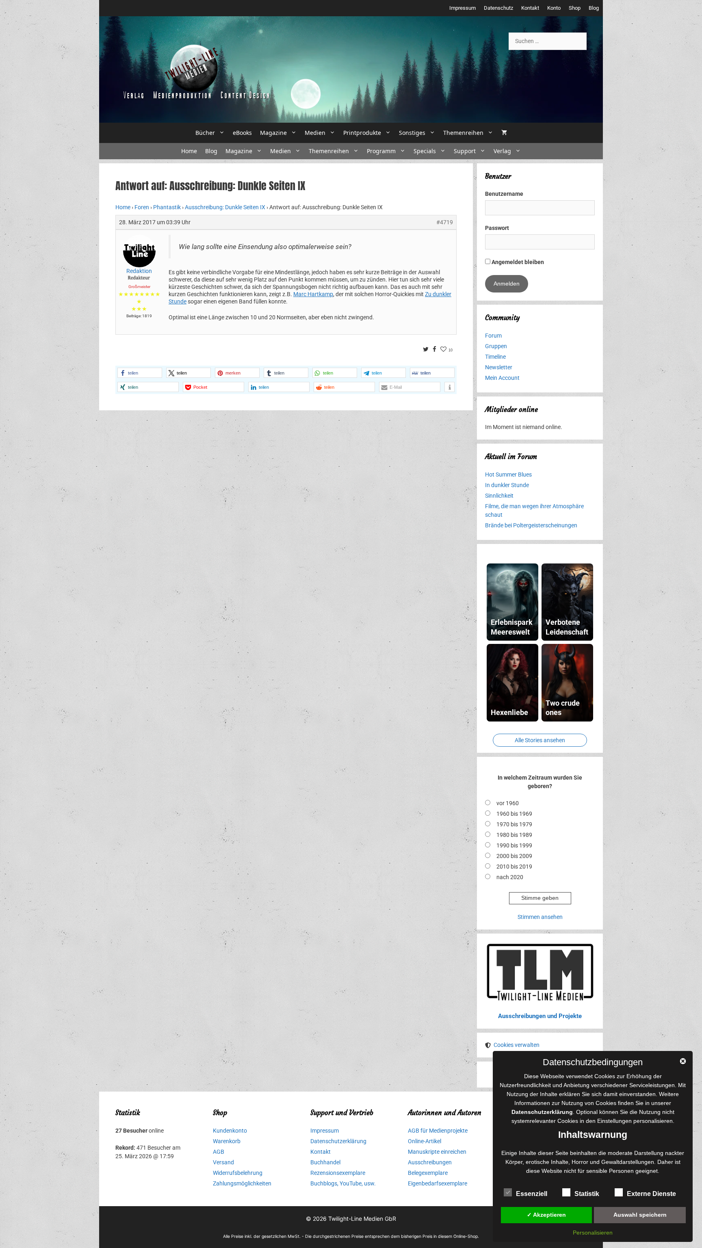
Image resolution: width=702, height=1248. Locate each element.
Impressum (462, 8)
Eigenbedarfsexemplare (437, 1183)
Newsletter (498, 367)
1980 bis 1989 (514, 835)
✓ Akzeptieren (546, 1214)
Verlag (502, 151)
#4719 (444, 222)
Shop (575, 8)
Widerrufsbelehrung (237, 1173)
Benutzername (504, 194)
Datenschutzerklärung (338, 1141)
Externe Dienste (651, 1193)
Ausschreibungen (430, 1162)
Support (465, 151)
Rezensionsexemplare (337, 1173)
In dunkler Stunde (507, 485)
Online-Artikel (424, 1141)
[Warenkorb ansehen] (504, 133)
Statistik (586, 1193)
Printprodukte (362, 132)
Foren (141, 207)
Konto (554, 8)
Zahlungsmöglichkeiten (242, 1183)
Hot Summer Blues (508, 474)
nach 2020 (509, 877)
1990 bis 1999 (514, 845)
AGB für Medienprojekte (438, 1130)
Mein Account (502, 378)
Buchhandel (325, 1162)
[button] (139, 373)
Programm (381, 151)
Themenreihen (463, 132)
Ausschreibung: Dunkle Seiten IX (225, 207)
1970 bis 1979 (514, 824)
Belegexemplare (428, 1173)
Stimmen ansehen (540, 917)
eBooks (242, 132)
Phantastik (167, 207)
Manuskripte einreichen (437, 1151)
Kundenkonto (230, 1130)
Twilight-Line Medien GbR (362, 1218)
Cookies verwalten (517, 1045)
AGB (218, 1151)
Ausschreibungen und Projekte (540, 1016)
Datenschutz (498, 8)
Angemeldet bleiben (517, 262)
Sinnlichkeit (499, 495)
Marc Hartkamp (313, 294)
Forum (493, 335)
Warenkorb (226, 1141)
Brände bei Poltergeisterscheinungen (531, 525)
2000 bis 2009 (514, 856)
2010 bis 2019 (514, 866)
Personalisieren (593, 1232)
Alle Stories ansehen (540, 740)
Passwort (497, 228)
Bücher (205, 132)
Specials (425, 151)
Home (189, 151)
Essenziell (531, 1193)
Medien (315, 132)
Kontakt (530, 8)
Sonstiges (412, 132)
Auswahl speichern (640, 1214)
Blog (594, 8)
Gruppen (496, 346)
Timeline (495, 356)
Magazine (273, 132)
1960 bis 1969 (514, 813)
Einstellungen (614, 1121)
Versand (223, 1162)
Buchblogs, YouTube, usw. (343, 1183)
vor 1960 (507, 803)
